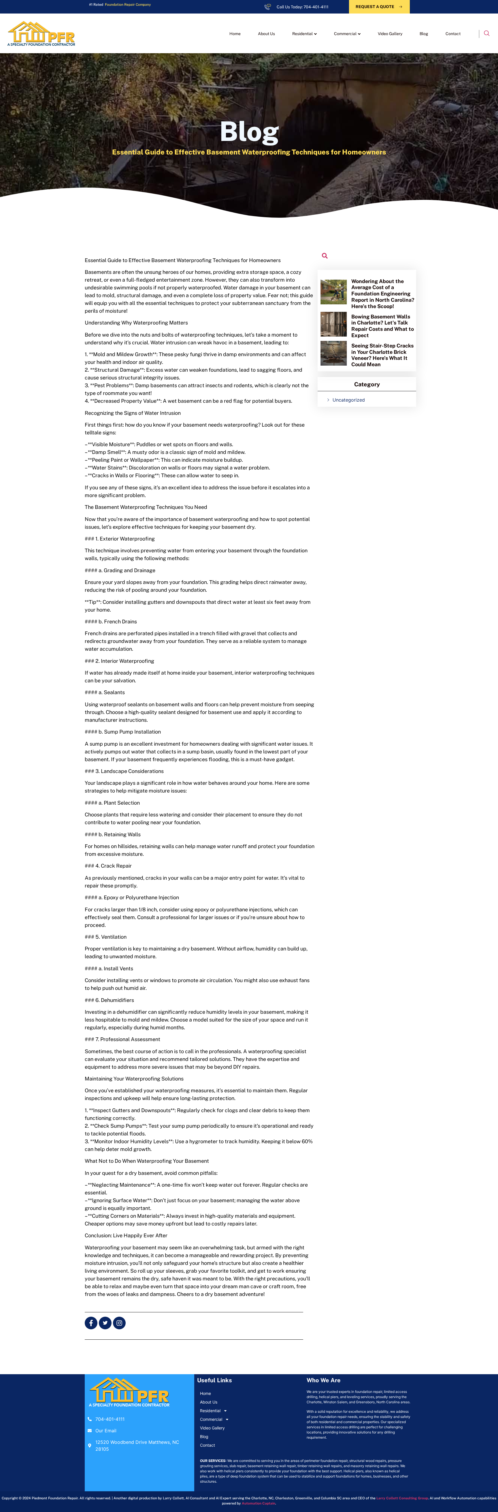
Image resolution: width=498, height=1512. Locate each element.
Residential (302, 33)
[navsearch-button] (487, 34)
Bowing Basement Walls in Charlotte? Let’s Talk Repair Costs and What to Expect (382, 326)
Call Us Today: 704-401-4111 (303, 7)
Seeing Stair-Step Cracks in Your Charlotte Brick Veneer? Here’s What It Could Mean (382, 355)
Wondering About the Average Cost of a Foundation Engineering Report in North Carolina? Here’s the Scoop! (382, 293)
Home (235, 33)
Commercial (345, 33)
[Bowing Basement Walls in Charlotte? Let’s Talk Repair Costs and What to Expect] (333, 324)
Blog (424, 33)
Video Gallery (390, 33)
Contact (453, 33)
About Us (266, 33)
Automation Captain (258, 1503)
